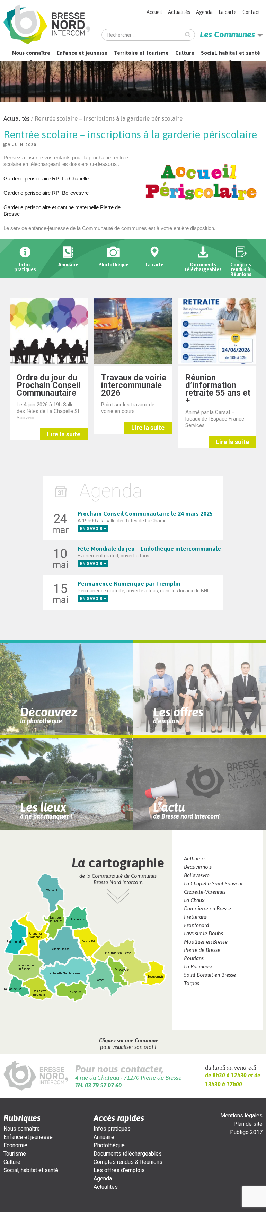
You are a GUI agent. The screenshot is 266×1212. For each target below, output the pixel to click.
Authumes (195, 858)
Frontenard (196, 925)
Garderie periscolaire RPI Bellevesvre (46, 193)
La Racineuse (198, 967)
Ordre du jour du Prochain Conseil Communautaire (48, 385)
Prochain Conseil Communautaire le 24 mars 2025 (145, 513)
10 (169, 95)
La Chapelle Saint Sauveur (213, 883)
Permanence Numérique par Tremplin (129, 583)
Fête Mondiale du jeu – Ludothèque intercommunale (149, 548)
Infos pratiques (112, 1128)
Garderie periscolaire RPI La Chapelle (46, 179)
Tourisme (14, 1153)
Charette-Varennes (204, 892)
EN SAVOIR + (93, 528)
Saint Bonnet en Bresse (210, 975)
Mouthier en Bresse (206, 942)
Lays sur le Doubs (203, 933)
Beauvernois (198, 867)
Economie (15, 1145)
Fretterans (195, 917)
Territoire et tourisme (141, 53)
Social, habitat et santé (230, 53)
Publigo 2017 (246, 1132)
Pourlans (194, 958)
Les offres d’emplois (119, 1170)
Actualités (179, 12)
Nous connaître (31, 53)
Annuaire (104, 1137)
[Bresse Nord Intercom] (46, 24)
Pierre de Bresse (202, 950)
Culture (184, 53)
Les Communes (227, 34)
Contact (251, 12)
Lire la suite (63, 434)
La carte (228, 12)
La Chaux (194, 900)
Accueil (154, 12)
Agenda (204, 12)
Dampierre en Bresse (207, 908)
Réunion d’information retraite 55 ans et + (217, 389)
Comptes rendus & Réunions (128, 1162)
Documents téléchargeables (128, 1153)
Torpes (191, 983)
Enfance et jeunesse (82, 53)
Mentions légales (241, 1115)
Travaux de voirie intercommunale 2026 (133, 385)
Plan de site (248, 1124)
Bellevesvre (197, 875)
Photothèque (109, 1145)
